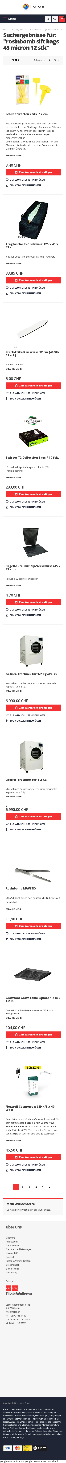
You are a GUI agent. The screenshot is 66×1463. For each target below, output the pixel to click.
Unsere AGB (12, 1253)
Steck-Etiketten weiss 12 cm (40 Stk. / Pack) (33, 353)
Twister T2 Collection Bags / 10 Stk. (32, 457)
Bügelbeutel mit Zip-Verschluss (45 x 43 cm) (33, 567)
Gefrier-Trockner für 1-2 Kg (26, 779)
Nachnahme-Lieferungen (19, 1249)
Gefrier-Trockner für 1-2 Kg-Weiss (31, 674)
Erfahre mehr (14, 155)
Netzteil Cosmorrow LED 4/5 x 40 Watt (30, 1108)
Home (5, 29)
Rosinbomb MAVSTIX (21, 888)
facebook (8, 1288)
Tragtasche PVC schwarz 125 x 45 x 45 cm (32, 245)
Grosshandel (12, 1265)
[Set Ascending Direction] (50, 60)
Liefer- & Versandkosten (18, 1261)
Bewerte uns (12, 1268)
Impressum (12, 1241)
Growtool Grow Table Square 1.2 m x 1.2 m (33, 999)
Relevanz (38, 60)
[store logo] (33, 7)
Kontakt (10, 1257)
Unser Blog (11, 1272)
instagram (15, 1288)
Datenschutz (12, 1245)
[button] (25, 180)
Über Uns (10, 1238)
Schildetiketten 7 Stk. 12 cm (27, 114)
